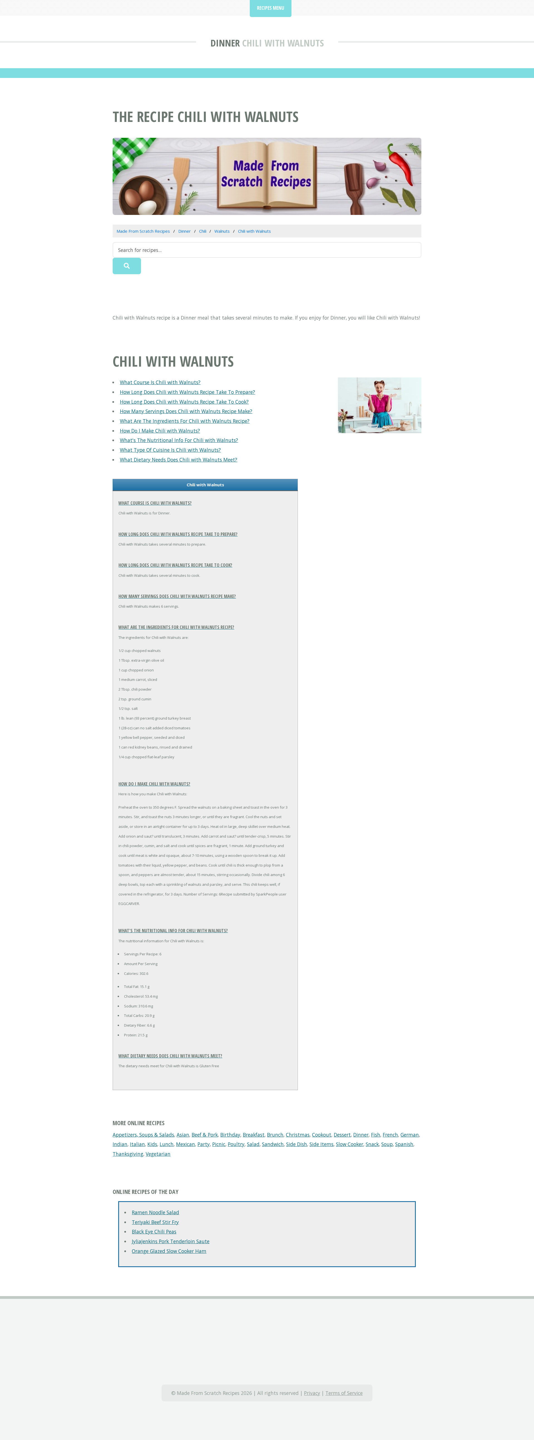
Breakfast (253, 1134)
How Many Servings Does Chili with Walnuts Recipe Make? (186, 411)
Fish (375, 1134)
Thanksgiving (128, 1153)
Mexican (185, 1144)
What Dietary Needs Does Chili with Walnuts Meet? (178, 459)
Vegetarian (158, 1153)
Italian (137, 1144)
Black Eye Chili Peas (154, 1231)
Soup (387, 1144)
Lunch (167, 1144)
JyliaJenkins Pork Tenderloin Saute (170, 1241)
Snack (372, 1144)
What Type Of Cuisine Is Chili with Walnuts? (170, 450)
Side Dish (296, 1144)
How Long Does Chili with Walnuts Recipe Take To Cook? (184, 401)
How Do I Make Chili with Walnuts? (160, 430)
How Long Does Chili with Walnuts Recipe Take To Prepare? (187, 392)
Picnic (218, 1144)
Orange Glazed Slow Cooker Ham (169, 1251)
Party (203, 1144)
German (409, 1134)
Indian (120, 1144)
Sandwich (273, 1144)
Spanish (404, 1144)
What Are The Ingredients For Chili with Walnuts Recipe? (184, 421)
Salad (253, 1144)
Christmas (298, 1134)
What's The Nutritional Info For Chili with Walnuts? (179, 440)
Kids (152, 1144)
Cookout (321, 1134)
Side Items (321, 1144)
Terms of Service (344, 1393)
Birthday (230, 1134)
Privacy (312, 1393)
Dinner (225, 42)
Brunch (275, 1134)
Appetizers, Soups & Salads (143, 1134)
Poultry (236, 1144)
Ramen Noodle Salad (155, 1212)
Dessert (342, 1134)
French (390, 1134)
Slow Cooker (349, 1144)
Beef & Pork (205, 1134)
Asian (183, 1134)
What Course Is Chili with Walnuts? (160, 382)
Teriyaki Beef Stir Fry (155, 1222)
